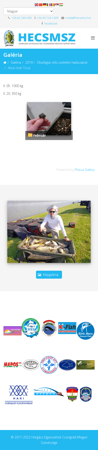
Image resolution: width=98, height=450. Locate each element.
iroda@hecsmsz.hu (78, 18)
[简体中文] (41, 4)
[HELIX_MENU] (93, 38)
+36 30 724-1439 (47, 18)
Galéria (16, 62)
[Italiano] (49, 4)
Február (39, 135)
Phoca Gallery (85, 170)
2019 (29, 62)
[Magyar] (61, 4)
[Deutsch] (45, 4)
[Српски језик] (57, 4)
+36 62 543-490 (21, 18)
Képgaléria (50, 274)
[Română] (53, 4)
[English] (37, 4)
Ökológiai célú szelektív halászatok (62, 62)
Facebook (50, 23)
